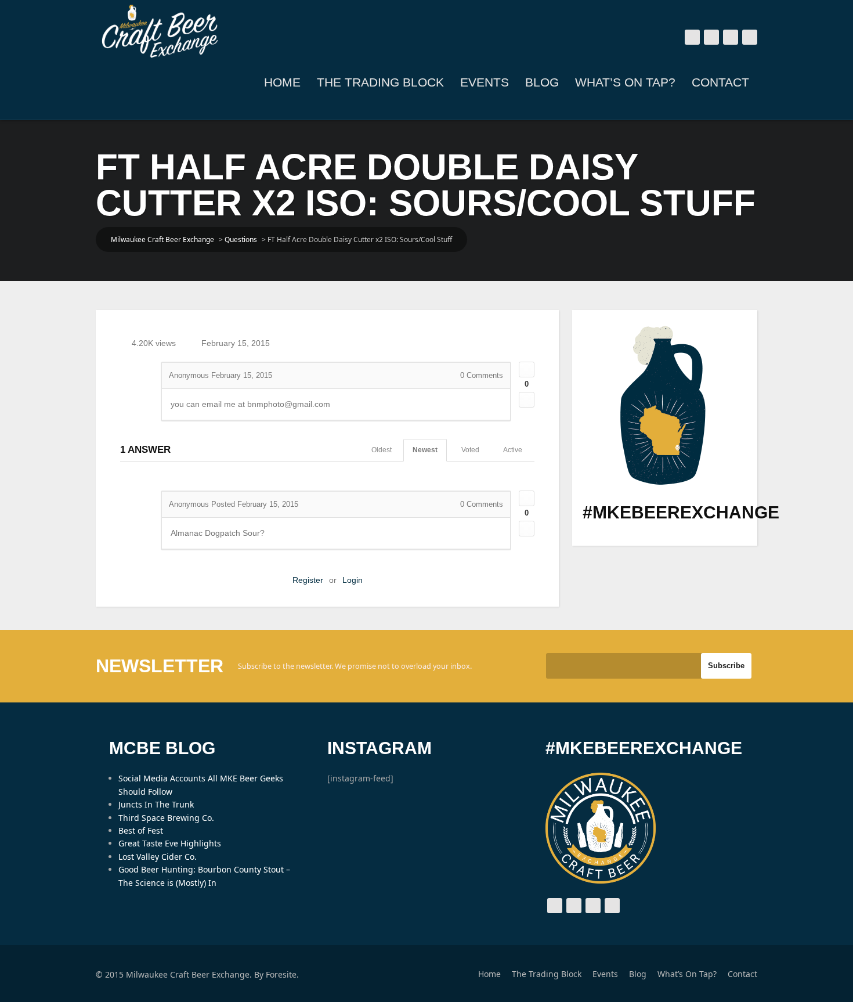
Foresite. (282, 974)
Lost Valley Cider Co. (157, 856)
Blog (542, 82)
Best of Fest (140, 830)
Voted (470, 450)
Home (282, 82)
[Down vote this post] (526, 400)
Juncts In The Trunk (156, 804)
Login (352, 580)
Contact (720, 82)
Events (484, 82)
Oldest (381, 450)
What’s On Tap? (625, 82)
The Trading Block (380, 82)
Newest (425, 450)
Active (512, 450)
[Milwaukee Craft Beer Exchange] (159, 31)
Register (307, 580)
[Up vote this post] (526, 369)
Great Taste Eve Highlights (169, 843)
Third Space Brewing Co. (166, 817)
